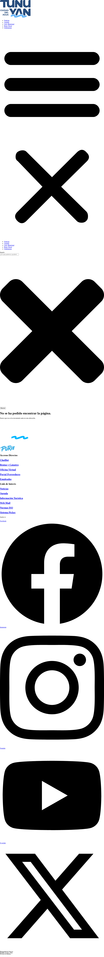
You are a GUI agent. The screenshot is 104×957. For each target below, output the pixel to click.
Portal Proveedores (10, 474)
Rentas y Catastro (9, 465)
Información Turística (11, 498)
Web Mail (5, 503)
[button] (52, 134)
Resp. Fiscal (8, 26)
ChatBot (4, 460)
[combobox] (9, 254)
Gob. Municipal (9, 24)
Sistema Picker (8, 512)
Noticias (6, 20)
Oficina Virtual (8, 469)
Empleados (5, 479)
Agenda (6, 22)
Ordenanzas (8, 28)
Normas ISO (6, 507)
